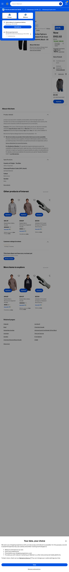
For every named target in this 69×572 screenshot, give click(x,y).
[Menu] (2, 3)
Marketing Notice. (24, 558)
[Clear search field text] (58, 3)
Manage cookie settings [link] (34, 569)
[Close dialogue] (66, 541)
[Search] (60, 3)
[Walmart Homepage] (7, 3)
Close (34, 564)
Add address (17, 27)
